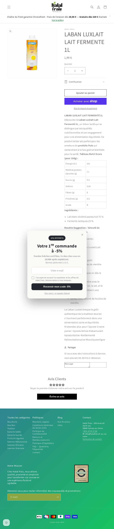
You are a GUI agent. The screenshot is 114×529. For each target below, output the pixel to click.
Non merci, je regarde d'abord (57, 293)
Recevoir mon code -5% (57, 286)
